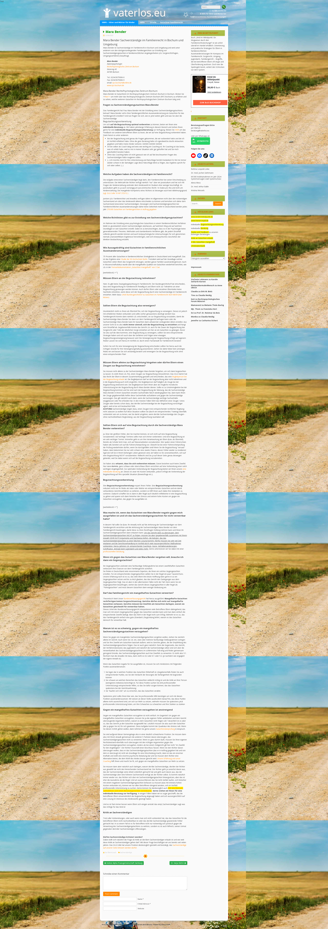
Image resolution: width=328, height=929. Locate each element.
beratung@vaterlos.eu (200, 130)
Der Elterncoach (110, 852)
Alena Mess (196, 182)
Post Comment (111, 894)
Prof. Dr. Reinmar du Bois (208, 313)
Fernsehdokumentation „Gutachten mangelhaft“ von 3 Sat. (135, 267)
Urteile (153, 22)
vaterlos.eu (139, 12)
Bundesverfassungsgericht (135, 598)
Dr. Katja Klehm (177, 863)
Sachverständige (126, 852)
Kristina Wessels (197, 190)
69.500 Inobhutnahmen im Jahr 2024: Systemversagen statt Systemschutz (206, 177)
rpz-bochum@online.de (121, 82)
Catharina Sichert (210, 320)
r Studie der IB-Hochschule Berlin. (134, 259)
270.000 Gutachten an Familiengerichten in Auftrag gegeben (131, 209)
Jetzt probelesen (214, 92)
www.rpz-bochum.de (115, 85)
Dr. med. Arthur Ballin (200, 186)
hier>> (108, 96)
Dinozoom (165, 924)
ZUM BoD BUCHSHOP (210, 103)
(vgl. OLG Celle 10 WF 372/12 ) (115, 193)
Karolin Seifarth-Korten (204, 280)
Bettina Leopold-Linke (200, 169)
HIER (177, 130)
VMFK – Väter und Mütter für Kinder (118, 22)
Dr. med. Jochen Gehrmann (202, 173)
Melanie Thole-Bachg (214, 305)
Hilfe (142, 22)
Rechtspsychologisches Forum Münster (205, 300)
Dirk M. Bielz (206, 291)
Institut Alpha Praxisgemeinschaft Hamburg (124, 863)
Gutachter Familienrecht (171, 22)
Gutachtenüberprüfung (165, 729)
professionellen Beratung (113, 551)
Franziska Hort (210, 309)
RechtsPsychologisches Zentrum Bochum (123, 66)
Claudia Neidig (205, 295)
